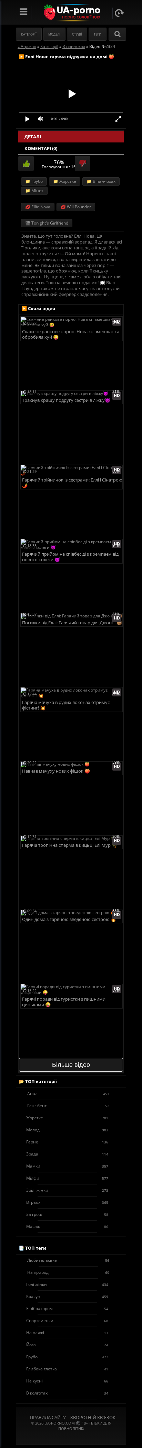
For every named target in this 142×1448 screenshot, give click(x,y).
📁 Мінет (34, 191)
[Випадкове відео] (119, 13)
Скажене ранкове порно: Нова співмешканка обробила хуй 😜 (70, 334)
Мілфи (67, 1178)
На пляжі (67, 1333)
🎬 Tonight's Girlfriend (46, 223)
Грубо (67, 1357)
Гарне (67, 1142)
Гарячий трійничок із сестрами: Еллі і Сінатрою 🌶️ (72, 482)
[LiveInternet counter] (71, 1437)
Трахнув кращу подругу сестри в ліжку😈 (66, 400)
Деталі (32, 136)
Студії (77, 34)
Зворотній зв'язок (92, 1417)
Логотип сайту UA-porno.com (71, 12)
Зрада (67, 1154)
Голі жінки (67, 1284)
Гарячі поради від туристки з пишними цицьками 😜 (63, 1002)
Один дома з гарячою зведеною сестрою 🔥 (69, 919)
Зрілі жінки (67, 1190)
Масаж (67, 1226)
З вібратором (67, 1308)
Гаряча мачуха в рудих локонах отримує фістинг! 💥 (66, 705)
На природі (68, 1272)
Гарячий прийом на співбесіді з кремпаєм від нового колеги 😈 (70, 557)
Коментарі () (40, 148)
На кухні (67, 1381)
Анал (68, 1094)
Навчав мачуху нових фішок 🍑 (56, 771)
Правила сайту (48, 1417)
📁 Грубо (34, 181)
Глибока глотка (67, 1369)
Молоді (67, 1130)
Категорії (29, 34)
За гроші (67, 1214)
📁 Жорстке (64, 181)
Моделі (54, 34)
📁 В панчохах (101, 181)
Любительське (68, 1260)
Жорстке (67, 1118)
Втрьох (67, 1202)
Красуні (67, 1296)
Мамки (67, 1166)
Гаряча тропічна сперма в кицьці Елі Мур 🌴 (69, 845)
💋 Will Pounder (76, 207)
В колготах (67, 1393)
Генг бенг (68, 1106)
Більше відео (71, 1064)
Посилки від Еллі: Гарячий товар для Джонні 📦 (72, 623)
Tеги (97, 34)
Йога (67, 1345)
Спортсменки (67, 1320)
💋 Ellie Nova (37, 207)
